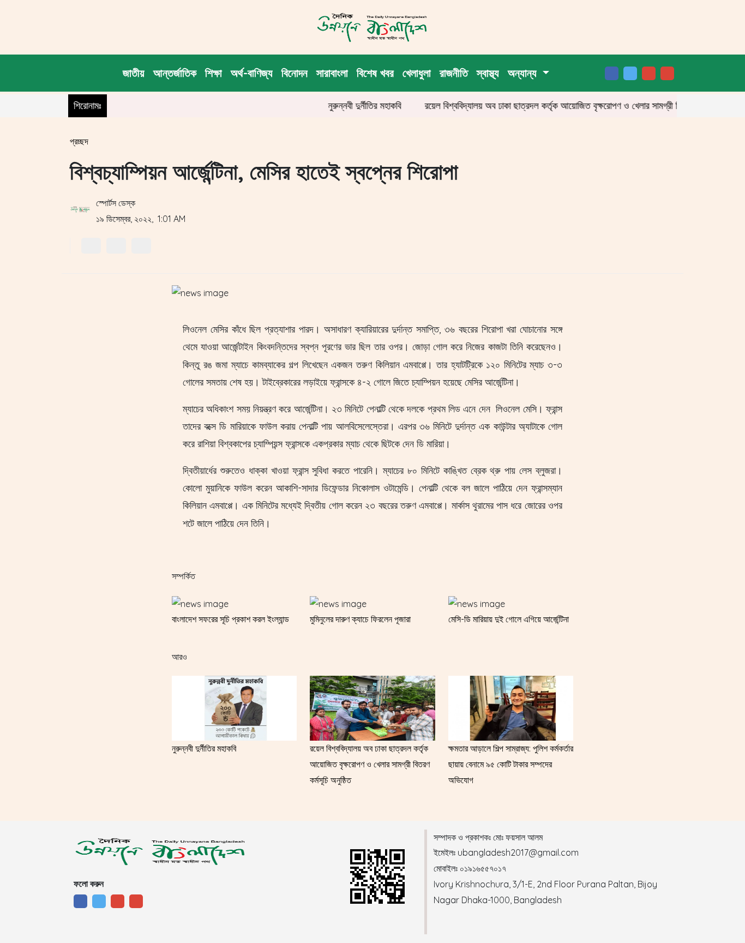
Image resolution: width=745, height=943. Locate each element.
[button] (528, 73)
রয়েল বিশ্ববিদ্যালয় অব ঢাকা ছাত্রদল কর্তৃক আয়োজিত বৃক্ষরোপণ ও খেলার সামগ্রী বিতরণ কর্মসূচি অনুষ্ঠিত (570, 105)
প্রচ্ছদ (79, 141)
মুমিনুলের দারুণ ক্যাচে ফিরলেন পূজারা (360, 619)
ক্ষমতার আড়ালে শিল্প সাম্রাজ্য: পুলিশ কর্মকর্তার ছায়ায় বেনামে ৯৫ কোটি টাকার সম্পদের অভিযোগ (510, 764)
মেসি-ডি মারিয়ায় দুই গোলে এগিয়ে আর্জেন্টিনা (508, 619)
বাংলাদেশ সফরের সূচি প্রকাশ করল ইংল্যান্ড (230, 619)
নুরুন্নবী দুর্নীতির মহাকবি (351, 105)
